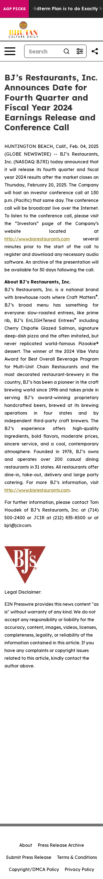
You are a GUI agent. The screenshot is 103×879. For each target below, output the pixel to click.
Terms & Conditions (77, 857)
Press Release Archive (61, 845)
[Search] (66, 51)
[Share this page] (95, 51)
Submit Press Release (28, 857)
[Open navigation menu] (9, 51)
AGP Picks (14, 8)
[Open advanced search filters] (79, 51)
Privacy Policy (79, 869)
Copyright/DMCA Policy (34, 869)
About (25, 845)
